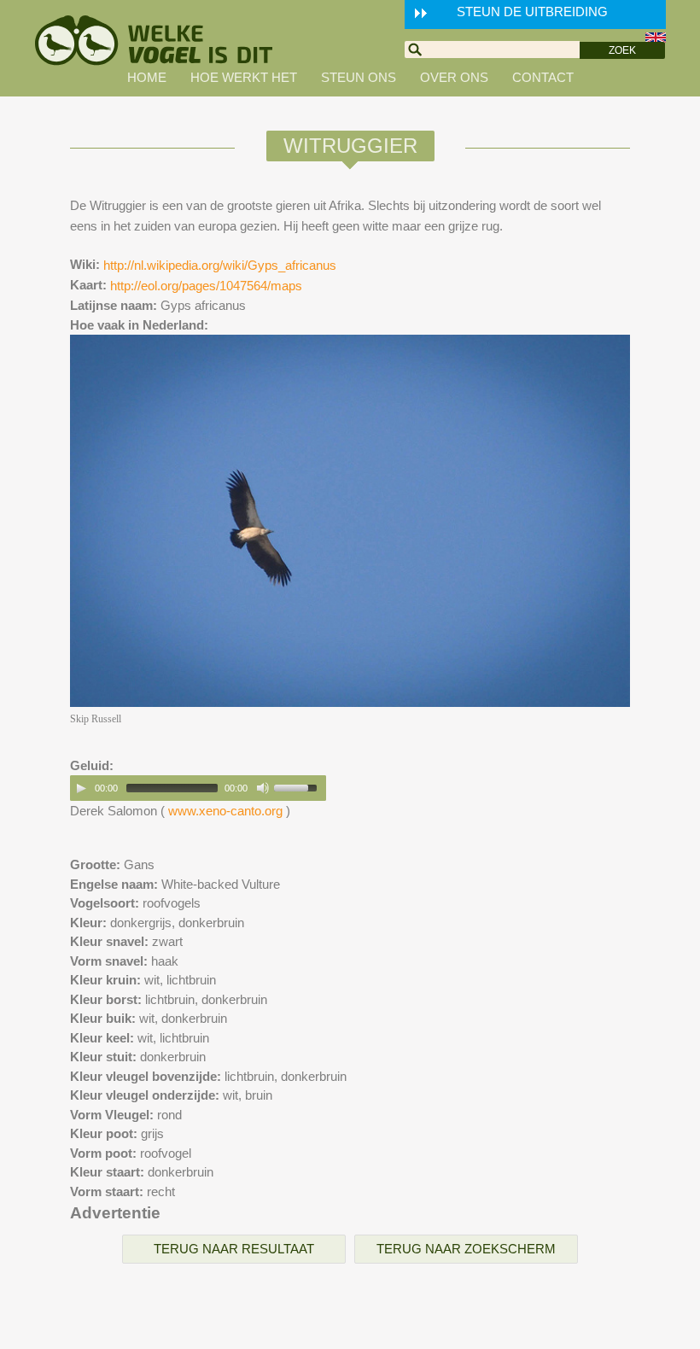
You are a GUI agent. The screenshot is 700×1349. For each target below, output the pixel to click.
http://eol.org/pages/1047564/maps (206, 285)
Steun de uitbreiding (532, 11)
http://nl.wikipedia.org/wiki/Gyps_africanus (219, 265)
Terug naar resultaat (234, 1248)
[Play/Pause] (81, 788)
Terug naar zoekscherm (466, 1248)
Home (146, 77)
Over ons (454, 77)
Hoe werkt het (243, 77)
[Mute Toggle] (263, 788)
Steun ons (358, 77)
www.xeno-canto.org (225, 810)
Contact (543, 77)
